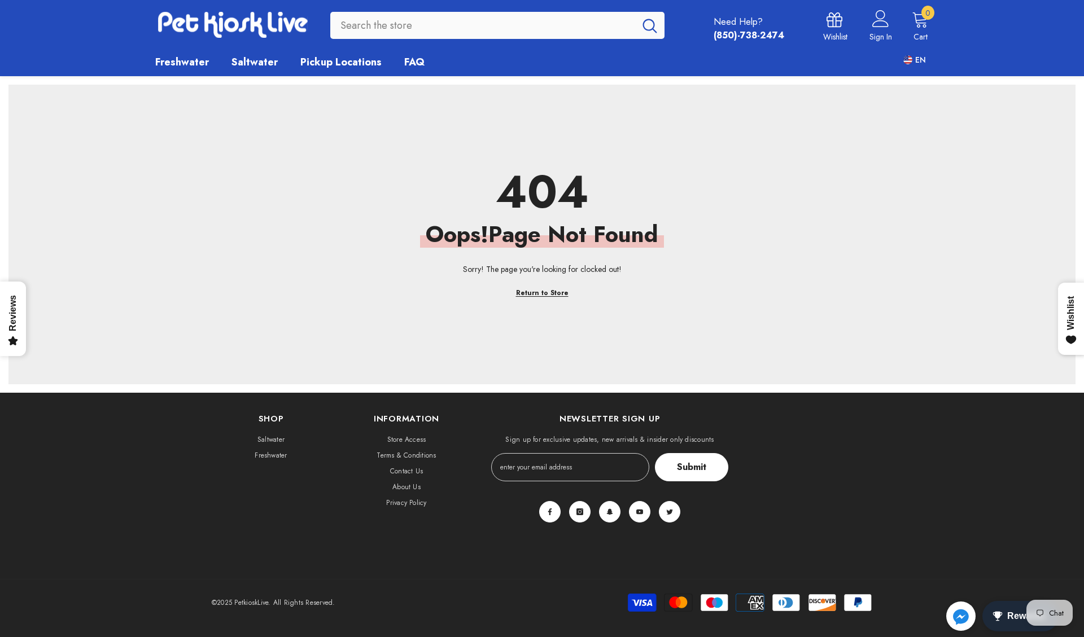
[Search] (497, 25)
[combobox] (482, 25)
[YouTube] (639, 511)
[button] (961, 616)
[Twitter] (669, 511)
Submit (691, 466)
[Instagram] (580, 511)
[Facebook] (550, 511)
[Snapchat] (609, 511)
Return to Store (542, 293)
